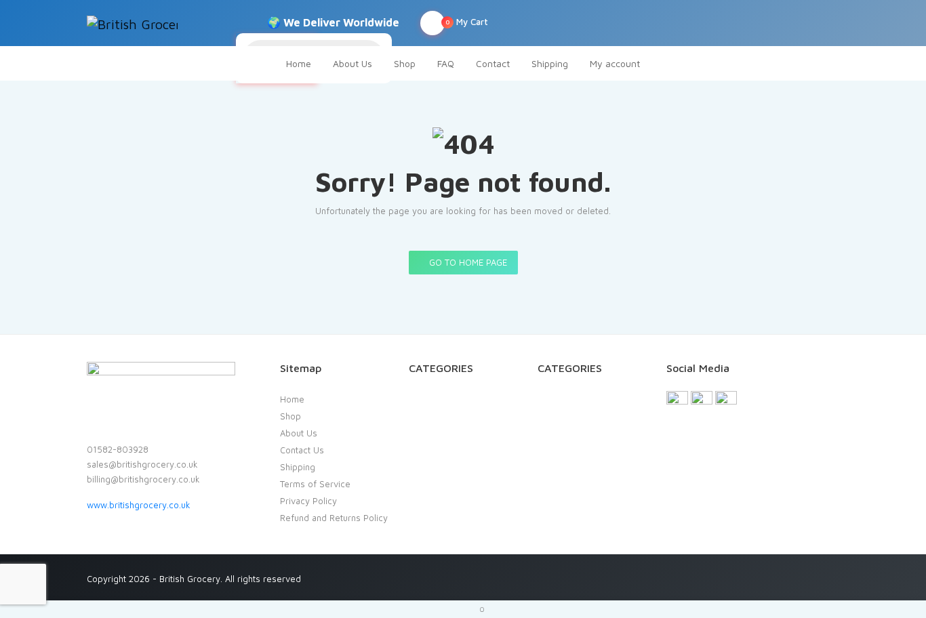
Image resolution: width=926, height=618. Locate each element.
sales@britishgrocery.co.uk (142, 464)
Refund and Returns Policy (334, 517)
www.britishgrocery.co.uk (138, 504)
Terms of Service (315, 483)
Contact (493, 63)
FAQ (445, 63)
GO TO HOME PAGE (466, 262)
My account (615, 63)
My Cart (466, 21)
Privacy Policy (308, 500)
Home (298, 63)
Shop (405, 63)
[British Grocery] (132, 23)
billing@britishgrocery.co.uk (143, 479)
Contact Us (302, 450)
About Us (352, 63)
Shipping (549, 63)
